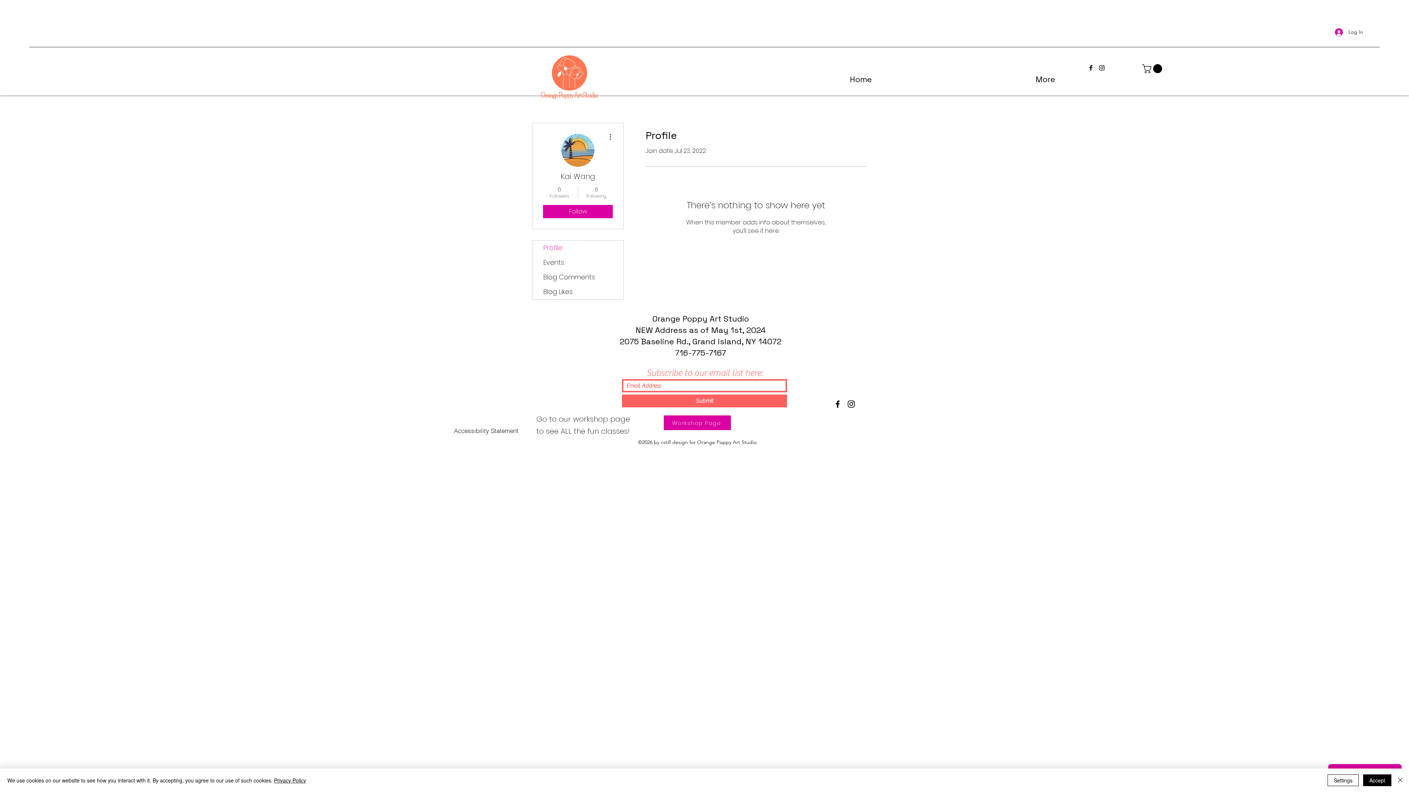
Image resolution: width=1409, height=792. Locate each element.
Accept (1377, 780)
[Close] (1400, 780)
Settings (1343, 780)
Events (553, 262)
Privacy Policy (290, 780)
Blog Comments (569, 277)
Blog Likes (558, 291)
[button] (1153, 68)
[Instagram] (851, 404)
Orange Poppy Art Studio (700, 319)
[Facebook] (837, 404)
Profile (552, 247)
